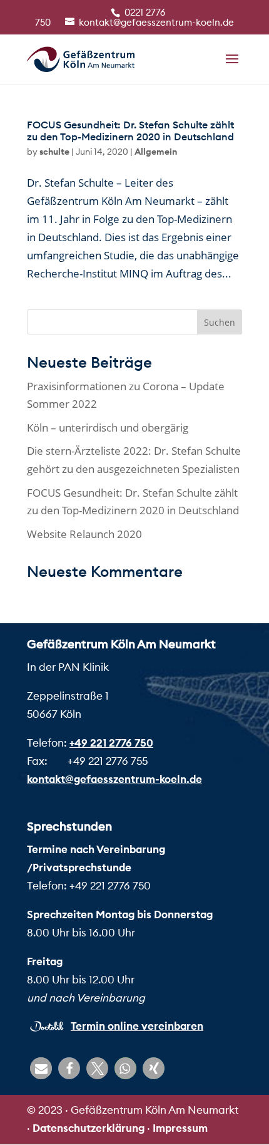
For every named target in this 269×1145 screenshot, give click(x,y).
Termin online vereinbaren (137, 1026)
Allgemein (155, 151)
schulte (54, 151)
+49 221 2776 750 (111, 743)
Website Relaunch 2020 (84, 534)
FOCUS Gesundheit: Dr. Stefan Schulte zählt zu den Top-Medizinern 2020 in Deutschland (130, 130)
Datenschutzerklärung (89, 1128)
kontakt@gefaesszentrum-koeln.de (114, 779)
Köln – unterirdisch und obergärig (107, 427)
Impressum (180, 1128)
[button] (41, 1068)
